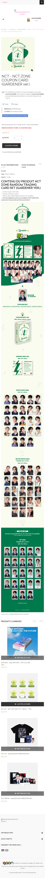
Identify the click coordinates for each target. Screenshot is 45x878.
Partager (15, 104)
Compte (4, 2)
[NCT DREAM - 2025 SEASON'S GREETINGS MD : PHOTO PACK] (22, 778)
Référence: (8, 109)
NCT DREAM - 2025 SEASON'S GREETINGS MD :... (17, 798)
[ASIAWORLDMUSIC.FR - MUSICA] (22, 12)
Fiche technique (28, 165)
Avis (40, 164)
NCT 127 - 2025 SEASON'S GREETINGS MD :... (15, 754)
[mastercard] (7, 850)
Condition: (7, 111)
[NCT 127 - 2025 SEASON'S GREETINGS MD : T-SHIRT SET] (22, 733)
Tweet (6, 104)
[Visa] (3, 850)
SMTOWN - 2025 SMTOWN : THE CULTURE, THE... (15, 664)
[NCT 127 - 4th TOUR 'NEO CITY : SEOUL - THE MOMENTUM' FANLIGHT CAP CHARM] (22, 688)
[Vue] (22, 649)
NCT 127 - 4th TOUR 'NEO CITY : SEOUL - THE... (16, 709)
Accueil (4, 29)
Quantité (5, 137)
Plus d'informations (9, 165)
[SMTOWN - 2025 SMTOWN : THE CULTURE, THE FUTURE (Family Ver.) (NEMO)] (22, 642)
